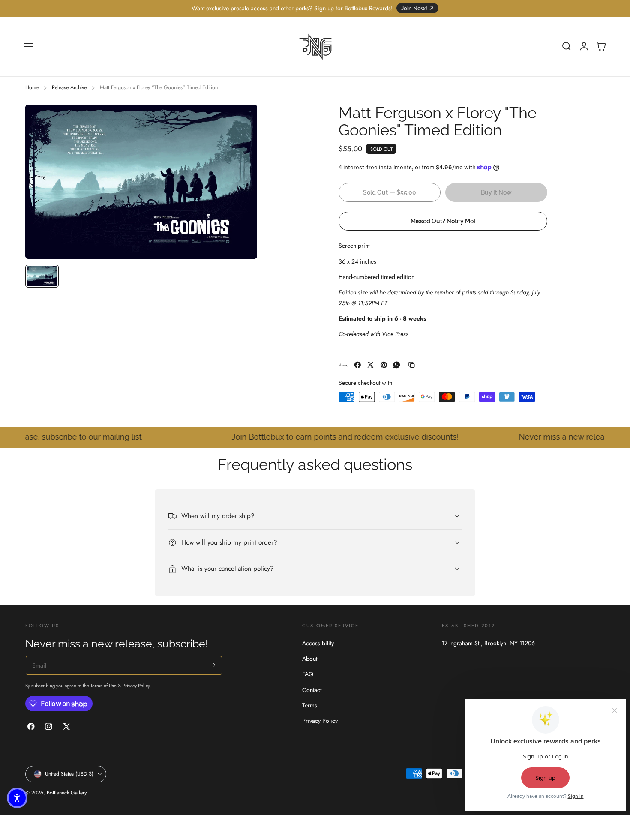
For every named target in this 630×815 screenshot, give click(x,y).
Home (32, 87)
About (309, 659)
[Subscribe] (212, 665)
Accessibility (318, 643)
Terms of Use (104, 685)
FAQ (307, 674)
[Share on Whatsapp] (397, 365)
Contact (311, 690)
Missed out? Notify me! (443, 220)
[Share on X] (370, 365)
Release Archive (69, 87)
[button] (29, 46)
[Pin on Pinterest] (384, 365)
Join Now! (414, 8)
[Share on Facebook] (358, 365)
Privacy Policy (136, 685)
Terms (309, 705)
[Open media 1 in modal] (242, 120)
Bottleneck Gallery (67, 793)
